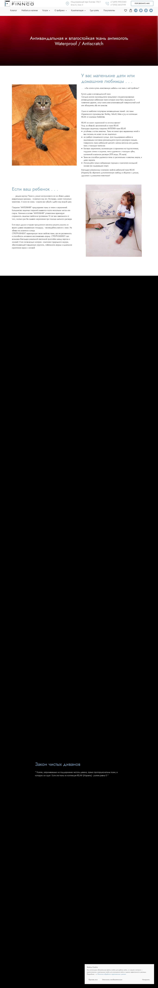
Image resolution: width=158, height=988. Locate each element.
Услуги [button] (45, 10)
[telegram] (136, 10)
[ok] (125, 10)
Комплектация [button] (77, 10)
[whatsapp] (141, 10)
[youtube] (151, 10)
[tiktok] (130, 10)
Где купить (94, 10)
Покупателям (109, 10)
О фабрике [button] (59, 10)
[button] (142, 3)
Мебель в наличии (30, 10)
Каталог (13, 10)
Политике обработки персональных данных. (112, 974)
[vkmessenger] (146, 10)
